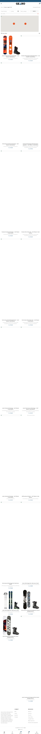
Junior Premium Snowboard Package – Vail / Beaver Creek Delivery (10, 56)
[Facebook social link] (19, 1)
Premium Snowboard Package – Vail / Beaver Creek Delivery (10, 232)
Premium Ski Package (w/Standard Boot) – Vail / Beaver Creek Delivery (30, 56)
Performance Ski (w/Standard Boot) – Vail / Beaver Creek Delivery (10, 321)
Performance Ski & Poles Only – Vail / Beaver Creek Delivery (30, 321)
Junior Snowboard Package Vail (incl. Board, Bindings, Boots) (30, 698)
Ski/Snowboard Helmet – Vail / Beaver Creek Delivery (30, 497)
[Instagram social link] (21, 1)
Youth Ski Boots (8, 411)
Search (34, 11)
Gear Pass (30, 713)
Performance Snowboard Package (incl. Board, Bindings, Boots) (30, 611)
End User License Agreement (33, 722)
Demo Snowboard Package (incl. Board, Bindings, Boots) (10, 637)
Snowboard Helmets (35, 498)
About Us (29, 711)
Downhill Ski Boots (31, 58)
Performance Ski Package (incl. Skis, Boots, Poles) (10, 584)
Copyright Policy (31, 718)
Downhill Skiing (25, 58)
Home (2, 7)
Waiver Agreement (31, 720)
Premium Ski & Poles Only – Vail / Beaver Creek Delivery (30, 232)
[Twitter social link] (20, 1)
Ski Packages (36, 58)
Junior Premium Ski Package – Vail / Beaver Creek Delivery (10, 409)
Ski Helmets (26, 498)
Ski (31, 59)
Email (15, 711)
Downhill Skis (35, 59)
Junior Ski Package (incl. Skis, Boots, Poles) (10, 610)
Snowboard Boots (10, 58)
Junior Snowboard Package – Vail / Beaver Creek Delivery (10, 497)
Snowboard (5, 58)
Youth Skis (13, 411)
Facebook (16, 715)
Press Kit (29, 715)
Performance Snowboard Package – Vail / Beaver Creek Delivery (10, 144)
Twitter (15, 713)
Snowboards (16, 58)
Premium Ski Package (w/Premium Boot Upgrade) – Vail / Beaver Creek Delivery (30, 144)
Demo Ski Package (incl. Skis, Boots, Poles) (30, 583)
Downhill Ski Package (27, 59)
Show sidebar (4, 33)
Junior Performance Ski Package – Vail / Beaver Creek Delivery (30, 409)
